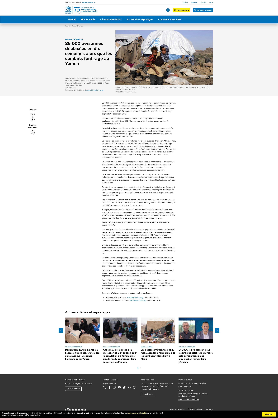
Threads (134, 387)
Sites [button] (168, 10)
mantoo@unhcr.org (135, 297)
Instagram (114, 387)
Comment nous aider (169, 19)
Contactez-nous (185, 387)
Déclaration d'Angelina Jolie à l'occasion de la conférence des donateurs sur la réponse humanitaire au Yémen (82, 354)
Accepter (268, 414)
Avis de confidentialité (177, 409)
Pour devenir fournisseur (188, 399)
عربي (211, 2)
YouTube (119, 387)
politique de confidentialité (137, 413)
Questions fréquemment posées (192, 383)
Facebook (109, 387)
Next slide (217, 330)
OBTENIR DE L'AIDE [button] (204, 10)
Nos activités (88, 19)
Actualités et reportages (140, 19)
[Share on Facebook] (33, 119)
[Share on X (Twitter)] (33, 115)
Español (203, 2)
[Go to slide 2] (141, 368)
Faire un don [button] (183, 10)
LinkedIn (129, 387)
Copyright (209, 409)
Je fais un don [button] (73, 388)
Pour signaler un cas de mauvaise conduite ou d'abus (192, 394)
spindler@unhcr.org (138, 300)
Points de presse (78, 26)
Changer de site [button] (87, 2)
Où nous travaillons (111, 19)
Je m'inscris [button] (148, 394)
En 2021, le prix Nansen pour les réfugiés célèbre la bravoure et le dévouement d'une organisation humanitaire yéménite (196, 356)
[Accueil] (80, 10)
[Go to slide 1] (138, 368)
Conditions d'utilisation (195, 409)
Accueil (67, 26)
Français (194, 2)
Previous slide (61, 330)
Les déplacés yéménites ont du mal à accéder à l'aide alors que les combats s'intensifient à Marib (158, 354)
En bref (72, 19)
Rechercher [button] (161, 10)
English (185, 2)
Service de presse (186, 390)
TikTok (124, 387)
